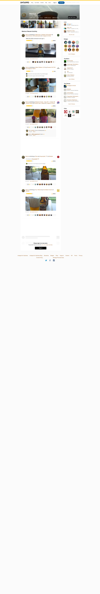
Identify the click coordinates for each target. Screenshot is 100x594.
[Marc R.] (47, 62)
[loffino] (51, 184)
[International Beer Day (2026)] (65, 42)
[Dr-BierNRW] (40, 96)
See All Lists (71, 34)
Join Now (61, 2)
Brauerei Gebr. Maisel (39, 103)
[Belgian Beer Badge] (65, 46)
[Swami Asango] (40, 184)
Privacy (80, 255)
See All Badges (71, 54)
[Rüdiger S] (51, 62)
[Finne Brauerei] (69, 112)
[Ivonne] (37, 184)
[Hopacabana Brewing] (73, 112)
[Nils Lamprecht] (53, 62)
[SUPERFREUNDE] (69, 115)
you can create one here (47, 244)
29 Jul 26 (27, 181)
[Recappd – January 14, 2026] (73, 50)
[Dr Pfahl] (35, 62)
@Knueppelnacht (36, 134)
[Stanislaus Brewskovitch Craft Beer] (65, 112)
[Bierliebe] (33, 96)
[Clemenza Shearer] (49, 96)
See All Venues (71, 104)
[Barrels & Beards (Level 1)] (69, 50)
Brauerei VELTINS (51, 67)
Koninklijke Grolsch (47, 189)
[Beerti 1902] (42, 127)
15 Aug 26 (27, 93)
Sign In (54, 2)
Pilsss (36, 156)
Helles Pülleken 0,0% (40, 67)
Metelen (51, 156)
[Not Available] (35, 96)
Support (62, 255)
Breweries (46, 255)
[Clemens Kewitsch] (47, 96)
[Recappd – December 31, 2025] (77, 50)
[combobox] (73, 2)
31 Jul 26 (27, 124)
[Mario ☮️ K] (51, 96)
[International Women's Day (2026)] (77, 46)
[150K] (65, 50)
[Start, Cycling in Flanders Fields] (77, 42)
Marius (27, 34)
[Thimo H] (37, 62)
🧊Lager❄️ (69, 24)
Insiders (42, 2)
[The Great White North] (69, 46)
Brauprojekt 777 (43, 156)
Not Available (32, 130)
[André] (40, 62)
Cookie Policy (39, 257)
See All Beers (72, 79)
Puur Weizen (38, 189)
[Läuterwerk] (65, 115)
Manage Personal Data (58, 257)
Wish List (69, 27)
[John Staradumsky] (35, 127)
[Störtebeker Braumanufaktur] (73, 115)
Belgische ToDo (71, 30)
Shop (49, 2)
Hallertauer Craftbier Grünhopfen (43, 34)
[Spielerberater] (33, 62)
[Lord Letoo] (49, 62)
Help (46, 2)
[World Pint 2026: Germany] (69, 42)
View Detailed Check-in (34, 58)
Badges (52, 255)
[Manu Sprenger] (37, 96)
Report (34, 131)
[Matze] (49, 184)
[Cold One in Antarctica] (73, 46)
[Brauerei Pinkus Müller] (77, 112)
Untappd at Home (46, 35)
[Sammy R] (44, 62)
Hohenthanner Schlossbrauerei (33, 35)
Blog (32, 2)
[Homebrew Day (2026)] (73, 42)
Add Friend (73, 17)
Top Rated (37, 2)
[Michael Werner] (40, 127)
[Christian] (51, 127)
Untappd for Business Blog (36, 255)
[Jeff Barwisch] (49, 127)
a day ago (27, 58)
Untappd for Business (23, 255)
